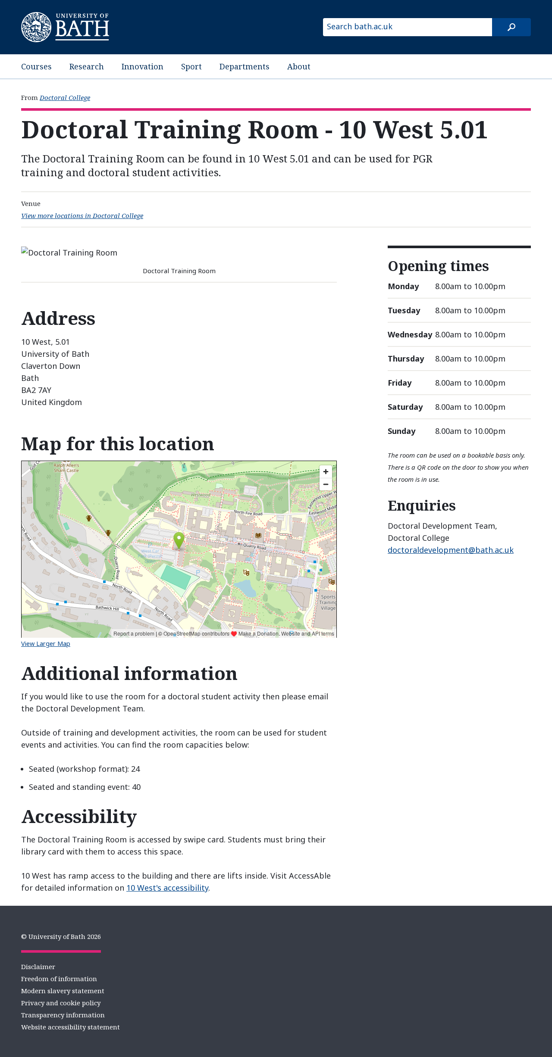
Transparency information (63, 1014)
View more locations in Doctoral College (82, 215)
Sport (191, 66)
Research (86, 66)
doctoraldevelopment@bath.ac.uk (451, 550)
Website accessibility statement (70, 1027)
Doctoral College (65, 97)
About (298, 66)
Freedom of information (59, 978)
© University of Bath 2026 (61, 936)
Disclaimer (38, 966)
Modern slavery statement (62, 990)
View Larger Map (45, 643)
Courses (36, 66)
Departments (245, 66)
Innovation (142, 66)
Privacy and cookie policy (60, 1002)
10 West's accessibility (167, 887)
